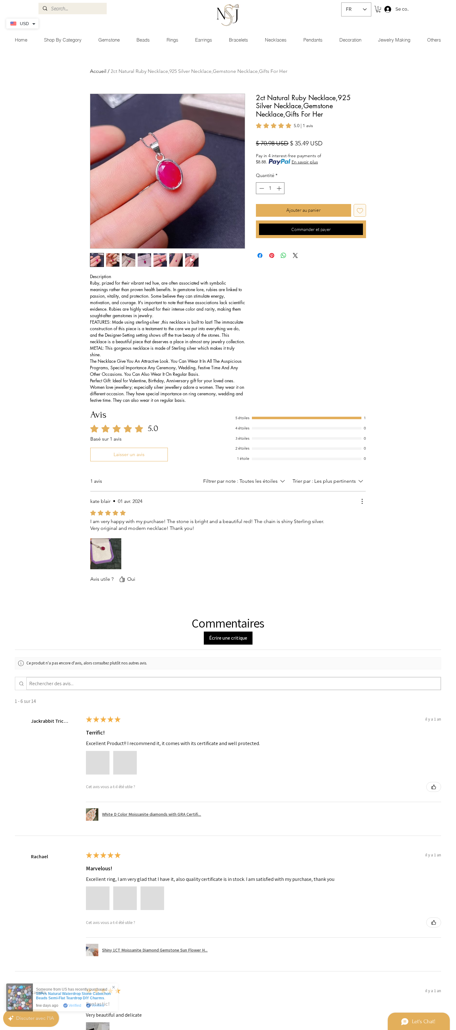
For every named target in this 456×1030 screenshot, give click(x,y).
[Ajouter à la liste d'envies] (360, 210)
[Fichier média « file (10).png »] (105, 553)
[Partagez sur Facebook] (260, 255)
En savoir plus (305, 162)
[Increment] (279, 188)
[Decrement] (261, 188)
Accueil (98, 71)
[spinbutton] (270, 188)
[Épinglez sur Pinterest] (271, 255)
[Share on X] (295, 255)
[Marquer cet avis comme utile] (433, 787)
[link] (284, 125)
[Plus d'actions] (362, 501)
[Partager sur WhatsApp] (283, 255)
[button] (378, 9)
